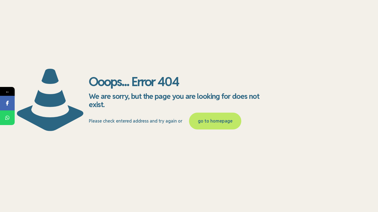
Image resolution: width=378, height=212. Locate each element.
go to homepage (215, 121)
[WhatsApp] (7, 117)
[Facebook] (7, 103)
